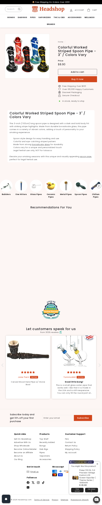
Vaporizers (44, 17)
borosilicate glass (41, 144)
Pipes (33, 17)
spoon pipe (86, 156)
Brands (51, 24)
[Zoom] (27, 56)
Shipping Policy (72, 449)
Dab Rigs (22, 17)
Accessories (74, 17)
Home (61, 42)
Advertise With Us (22, 442)
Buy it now (78, 79)
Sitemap (64, 500)
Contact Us (70, 442)
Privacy (55, 500)
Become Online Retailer (25, 449)
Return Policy (71, 445)
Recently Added (47, 442)
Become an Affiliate (23, 452)
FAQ (67, 439)
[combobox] (13, 9)
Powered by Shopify (80, 500)
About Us (18, 456)
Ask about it (91, 490)
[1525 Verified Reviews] (51, 319)
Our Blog (18, 459)
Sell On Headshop (22, 439)
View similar (77, 490)
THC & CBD (59, 17)
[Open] (6, 499)
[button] (3, 365)
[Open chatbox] (96, 499)
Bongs (11, 17)
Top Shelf (44, 439)
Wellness (89, 17)
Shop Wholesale (22, 445)
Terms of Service (41, 500)
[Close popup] (97, 463)
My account (71, 452)
